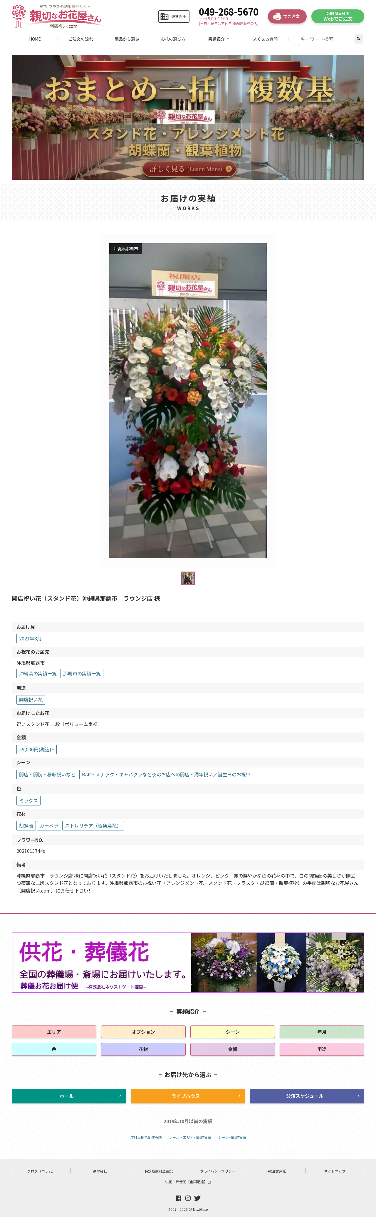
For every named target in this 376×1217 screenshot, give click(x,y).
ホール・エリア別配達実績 (190, 1137)
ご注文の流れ (80, 39)
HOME (35, 39)
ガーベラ (49, 825)
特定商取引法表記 (159, 1170)
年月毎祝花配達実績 (146, 1137)
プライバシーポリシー (217, 1170)
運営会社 (100, 1170)
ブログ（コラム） (41, 1170)
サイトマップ (334, 1170)
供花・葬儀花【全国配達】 (188, 1181)
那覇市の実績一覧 (82, 673)
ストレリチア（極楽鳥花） (93, 825)
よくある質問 (265, 39)
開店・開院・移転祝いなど (47, 774)
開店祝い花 (31, 699)
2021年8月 (30, 638)
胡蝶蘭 (26, 825)
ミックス (28, 800)
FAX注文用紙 (276, 1170)
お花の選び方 (173, 39)
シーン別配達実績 (232, 1137)
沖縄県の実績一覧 (38, 673)
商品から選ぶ (127, 39)
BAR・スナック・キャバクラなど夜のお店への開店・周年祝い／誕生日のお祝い (166, 774)
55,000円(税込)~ (36, 749)
